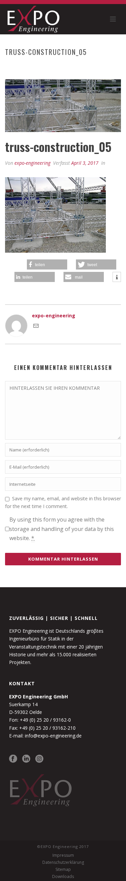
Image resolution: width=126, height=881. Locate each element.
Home (12, 66)
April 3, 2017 (84, 163)
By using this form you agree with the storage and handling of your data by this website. (61, 528)
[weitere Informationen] (117, 277)
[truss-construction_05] (63, 105)
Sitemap (63, 869)
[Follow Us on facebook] (13, 759)
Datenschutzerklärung (63, 862)
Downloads (63, 876)
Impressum (63, 855)
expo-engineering (32, 163)
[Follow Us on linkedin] (26, 759)
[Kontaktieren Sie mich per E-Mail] (36, 326)
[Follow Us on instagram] (39, 759)
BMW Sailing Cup (42, 66)
